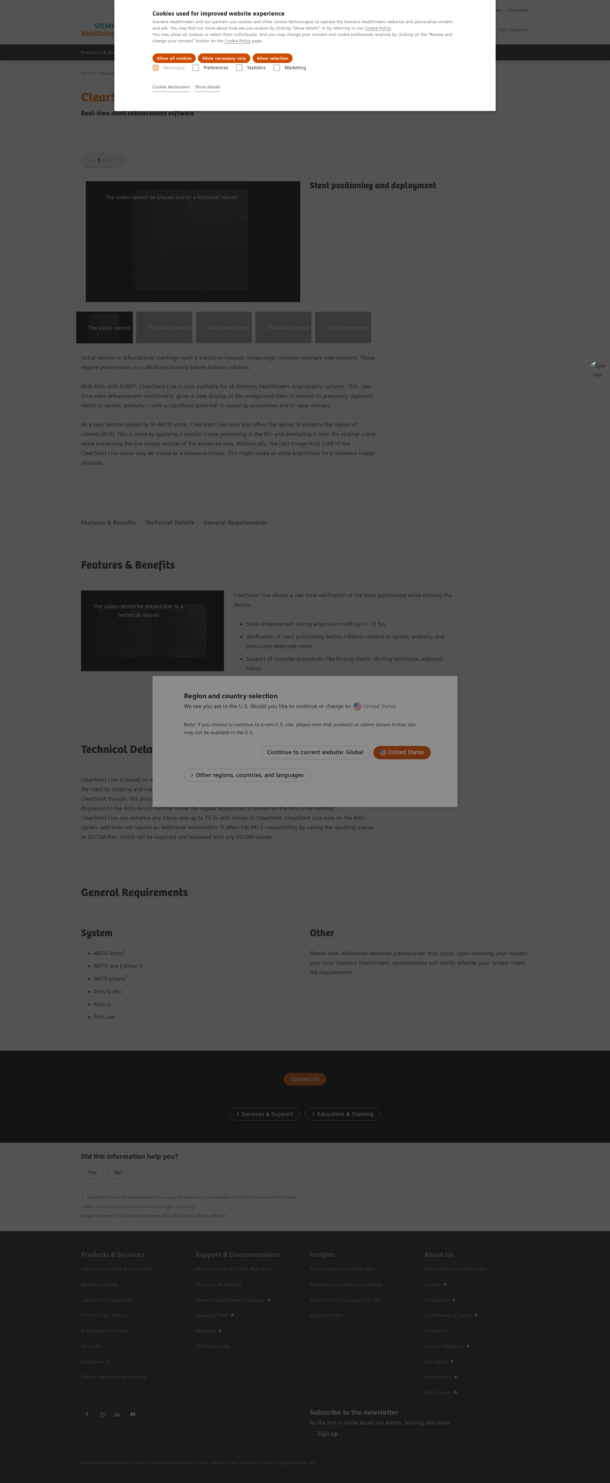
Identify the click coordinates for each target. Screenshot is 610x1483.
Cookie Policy (377, 28)
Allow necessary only (224, 58)
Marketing (295, 68)
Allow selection (272, 58)
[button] (598, 369)
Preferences (216, 68)
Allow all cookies (174, 58)
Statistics (256, 68)
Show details (207, 86)
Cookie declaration (171, 86)
